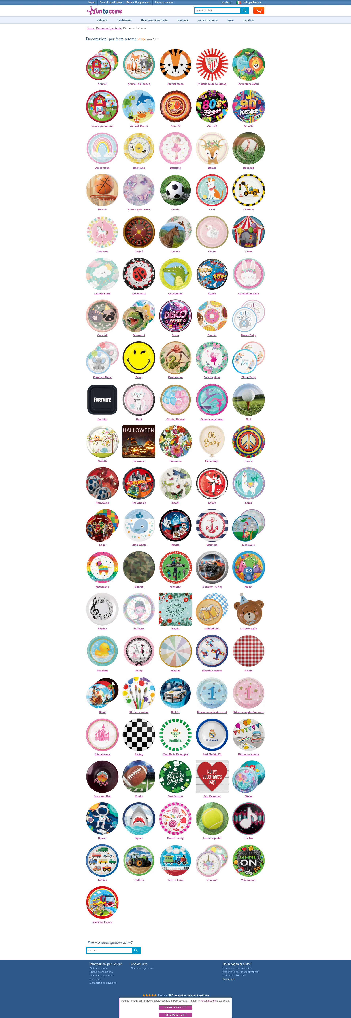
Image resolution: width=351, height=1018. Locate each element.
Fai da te (249, 19)
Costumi (183, 19)
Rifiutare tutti (175, 1014)
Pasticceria (124, 19)
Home (91, 2)
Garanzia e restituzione (103, 982)
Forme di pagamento (138, 2)
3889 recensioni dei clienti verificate (188, 995)
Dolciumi (102, 19)
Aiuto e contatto (164, 2)
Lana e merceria (208, 19)
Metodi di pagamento (102, 975)
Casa (230, 19)
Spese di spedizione (101, 971)
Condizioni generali (142, 968)
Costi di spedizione (111, 2)
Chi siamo (95, 979)
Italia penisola (250, 2)
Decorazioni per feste (154, 19)
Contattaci (228, 979)
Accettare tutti (175, 1007)
